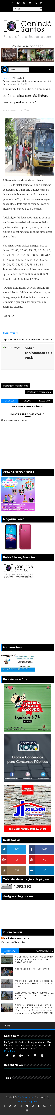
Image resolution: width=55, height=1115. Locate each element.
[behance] (44, 1106)
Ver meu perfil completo (13, 942)
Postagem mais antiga (39, 392)
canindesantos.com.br (16, 938)
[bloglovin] (30, 3)
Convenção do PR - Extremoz (32, 969)
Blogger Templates (27, 1101)
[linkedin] (28, 1056)
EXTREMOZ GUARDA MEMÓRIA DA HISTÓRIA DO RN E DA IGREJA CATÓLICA (34, 995)
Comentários (45, 951)
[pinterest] (24, 3)
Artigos (10, 950)
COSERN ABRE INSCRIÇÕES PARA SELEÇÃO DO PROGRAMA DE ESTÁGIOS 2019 (34, 959)
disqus (27, 401)
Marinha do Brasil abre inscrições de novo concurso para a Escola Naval (34, 983)
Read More (10, 1051)
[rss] (36, 3)
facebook (44, 401)
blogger (10, 401)
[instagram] (41, 3)
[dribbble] (33, 1106)
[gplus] (18, 3)
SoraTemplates (25, 1097)
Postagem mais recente (15, 385)
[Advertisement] (27, 612)
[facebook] (13, 3)
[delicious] (27, 1110)
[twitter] (14, 1056)
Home (6, 78)
